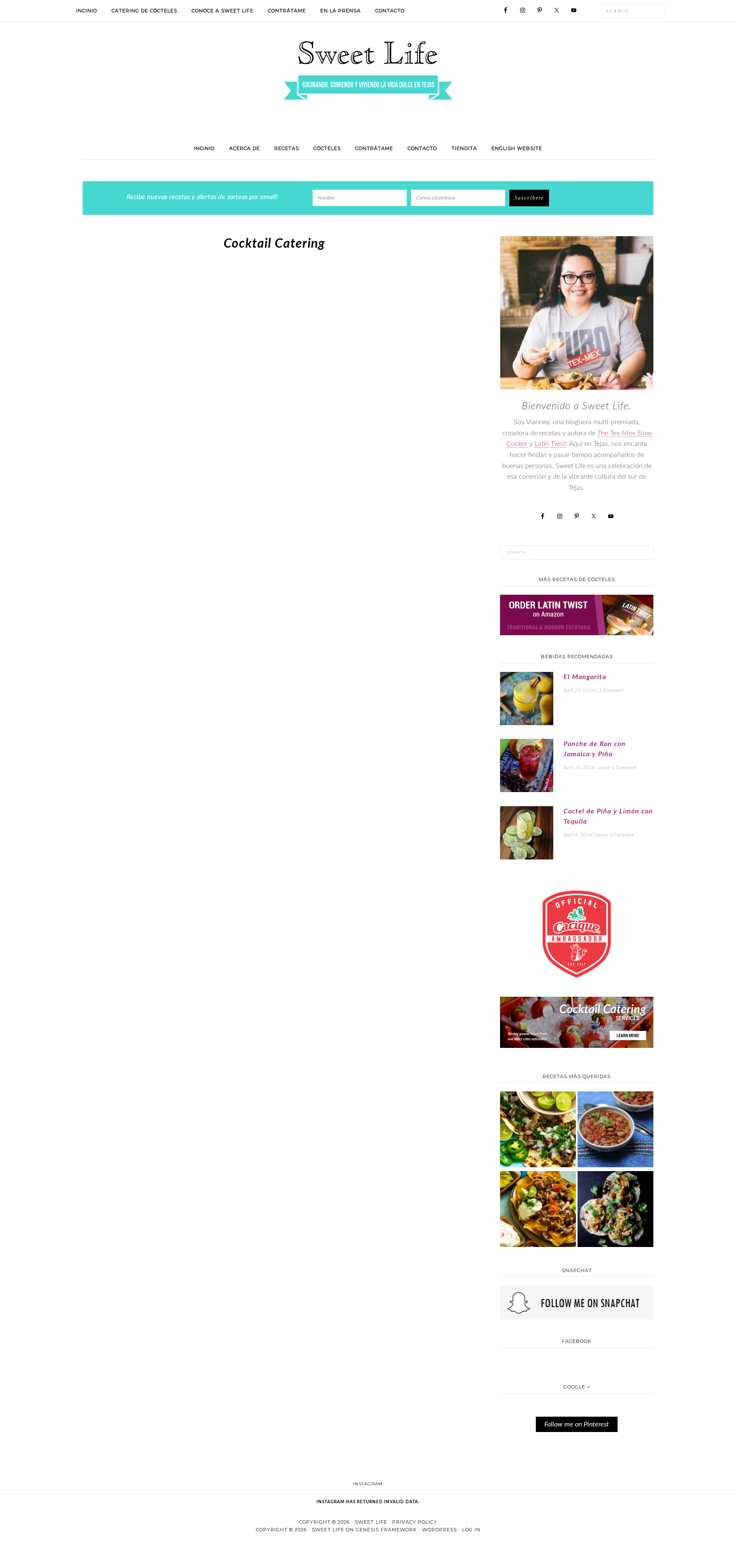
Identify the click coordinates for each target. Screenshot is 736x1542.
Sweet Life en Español (368, 70)
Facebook (577, 1341)
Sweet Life (371, 1522)
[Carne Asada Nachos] (538, 1210)
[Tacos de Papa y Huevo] (615, 1210)
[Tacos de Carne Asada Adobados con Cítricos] (538, 1130)
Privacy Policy (414, 1522)
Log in (471, 1530)
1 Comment (611, 690)
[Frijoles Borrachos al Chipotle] (615, 1130)
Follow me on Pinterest (576, 1424)
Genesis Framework (386, 1530)
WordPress (439, 1530)
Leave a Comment (617, 767)
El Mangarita (585, 677)
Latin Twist (550, 443)
